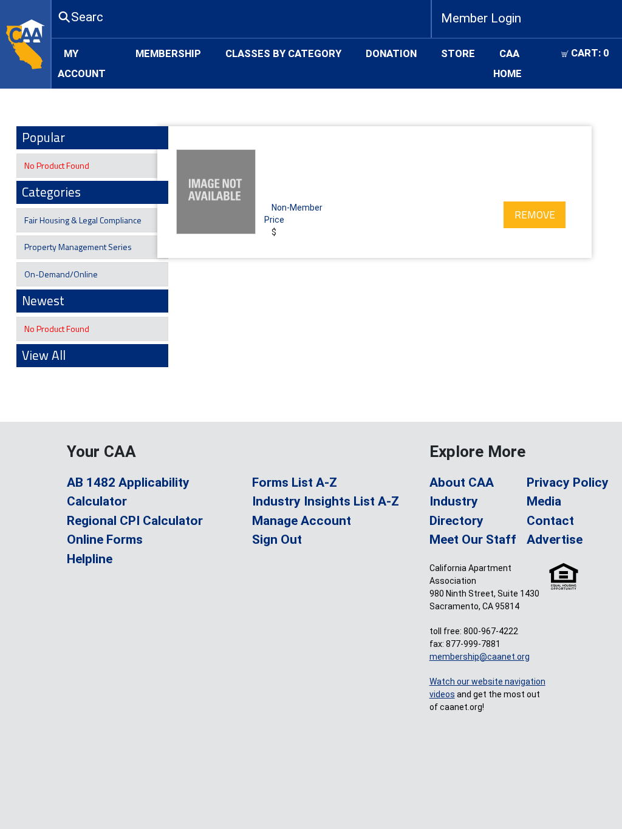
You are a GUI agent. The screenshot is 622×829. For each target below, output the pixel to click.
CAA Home (507, 63)
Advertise (555, 539)
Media (544, 501)
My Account (82, 63)
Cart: (589, 53)
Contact (550, 520)
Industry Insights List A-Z (325, 501)
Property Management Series (77, 246)
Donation (391, 53)
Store (458, 53)
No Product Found (55, 165)
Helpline (89, 559)
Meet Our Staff (472, 539)
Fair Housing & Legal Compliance (82, 220)
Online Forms (105, 539)
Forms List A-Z (294, 482)
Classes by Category (283, 53)
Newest (43, 300)
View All (44, 355)
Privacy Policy (568, 482)
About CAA (461, 482)
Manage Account (301, 520)
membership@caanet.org (479, 657)
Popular (43, 137)
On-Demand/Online (60, 274)
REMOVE (534, 214)
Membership (168, 53)
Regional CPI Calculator (135, 520)
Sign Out (277, 539)
